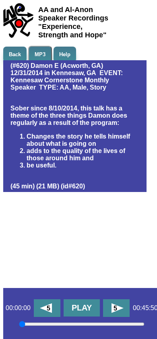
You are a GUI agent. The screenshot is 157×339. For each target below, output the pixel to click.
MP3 (40, 54)
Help (64, 54)
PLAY (82, 307)
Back (15, 54)
